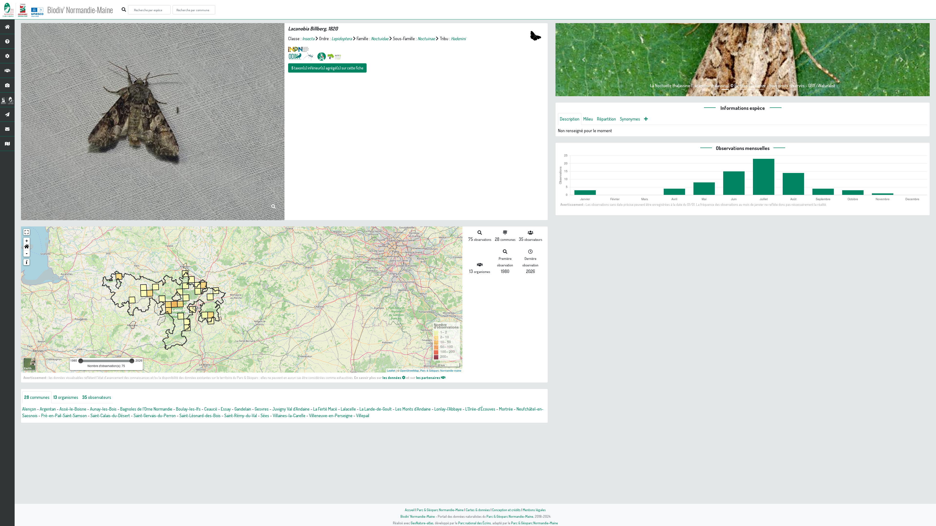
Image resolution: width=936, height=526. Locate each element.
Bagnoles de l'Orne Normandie (146, 409)
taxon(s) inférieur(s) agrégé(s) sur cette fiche (327, 68)
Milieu (588, 119)
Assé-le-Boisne (72, 409)
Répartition (606, 119)
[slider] (80, 360)
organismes (65, 397)
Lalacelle (348, 409)
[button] (26, 247)
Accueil (410, 509)
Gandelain (242, 409)
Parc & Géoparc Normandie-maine (440, 370)
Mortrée (506, 409)
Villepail (362, 415)
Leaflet (391, 370)
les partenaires (428, 377)
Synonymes (630, 119)
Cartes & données (478, 509)
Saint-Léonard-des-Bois (200, 415)
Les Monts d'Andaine (413, 409)
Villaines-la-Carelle (289, 415)
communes (36, 397)
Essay (226, 409)
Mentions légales (534, 509)
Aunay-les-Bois (103, 409)
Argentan (48, 409)
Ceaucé (210, 409)
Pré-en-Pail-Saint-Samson (64, 415)
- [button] (26, 253)
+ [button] (26, 240)
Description (569, 119)
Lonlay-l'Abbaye (448, 409)
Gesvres (262, 409)
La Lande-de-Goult (376, 409)
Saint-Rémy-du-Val (240, 415)
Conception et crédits (506, 509)
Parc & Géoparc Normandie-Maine (440, 509)
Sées (265, 415)
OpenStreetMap (409, 370)
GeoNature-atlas (422, 523)
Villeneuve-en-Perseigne (330, 415)
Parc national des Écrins (474, 523)
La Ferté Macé (325, 409)
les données (392, 377)
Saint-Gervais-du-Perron (155, 415)
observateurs (96, 397)
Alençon (29, 409)
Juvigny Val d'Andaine (291, 409)
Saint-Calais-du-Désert (110, 415)
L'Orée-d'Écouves (480, 409)
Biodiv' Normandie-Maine (80, 10)
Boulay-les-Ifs (188, 409)
